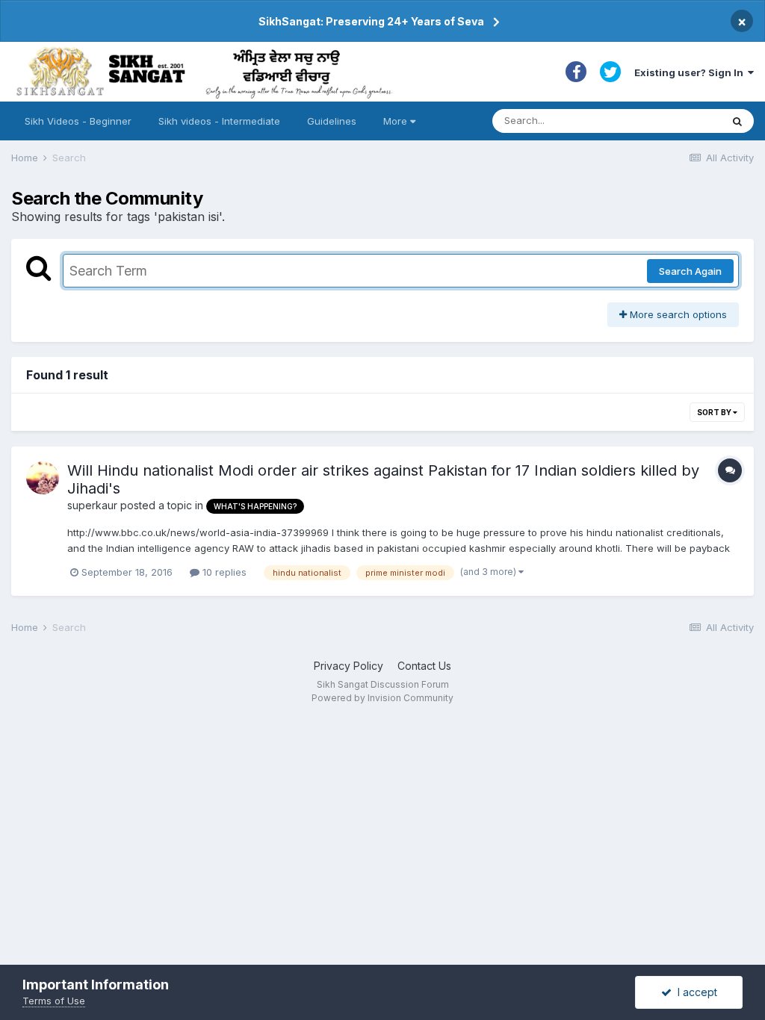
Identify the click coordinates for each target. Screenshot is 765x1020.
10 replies (223, 572)
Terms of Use (53, 1001)
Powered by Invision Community (382, 697)
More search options (677, 314)
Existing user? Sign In (691, 72)
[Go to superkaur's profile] (42, 477)
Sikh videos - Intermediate (219, 121)
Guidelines (331, 121)
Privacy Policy (348, 665)
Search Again (690, 271)
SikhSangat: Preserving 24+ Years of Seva (371, 21)
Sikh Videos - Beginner (78, 121)
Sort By (715, 412)
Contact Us (424, 665)
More (395, 121)
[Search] (737, 121)
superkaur (92, 505)
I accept (694, 992)
